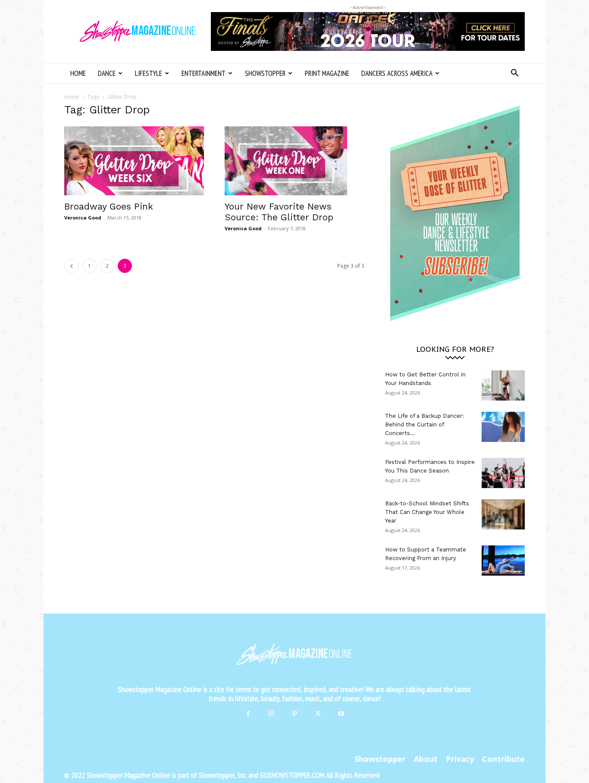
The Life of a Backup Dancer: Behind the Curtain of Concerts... (424, 424)
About (426, 759)
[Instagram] (271, 713)
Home (78, 73)
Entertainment (204, 73)
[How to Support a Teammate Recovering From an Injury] (503, 560)
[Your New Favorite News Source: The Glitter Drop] (294, 160)
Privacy (460, 759)
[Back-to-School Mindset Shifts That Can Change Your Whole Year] (503, 514)
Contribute (503, 759)
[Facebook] (248, 714)
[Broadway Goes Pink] (134, 160)
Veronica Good (82, 217)
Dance (107, 73)
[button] (514, 74)
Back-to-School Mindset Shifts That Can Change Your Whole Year (427, 512)
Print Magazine (327, 73)
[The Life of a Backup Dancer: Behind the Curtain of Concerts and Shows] (503, 427)
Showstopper (265, 73)
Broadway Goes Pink (108, 206)
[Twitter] (317, 714)
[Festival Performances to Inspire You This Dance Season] (503, 473)
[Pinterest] (294, 714)
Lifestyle (148, 73)
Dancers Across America (396, 73)
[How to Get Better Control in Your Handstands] (503, 385)
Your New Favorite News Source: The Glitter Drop (279, 211)
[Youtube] (341, 714)
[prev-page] (71, 266)
